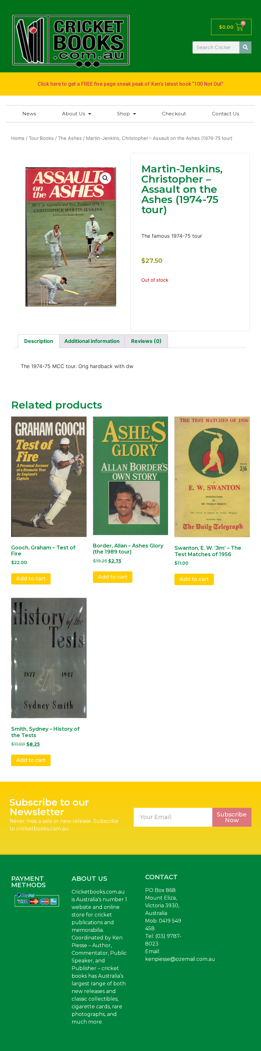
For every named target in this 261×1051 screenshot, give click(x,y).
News (29, 114)
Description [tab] (38, 341)
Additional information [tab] (92, 341)
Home (18, 138)
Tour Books (41, 138)
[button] (105, 178)
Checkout (174, 114)
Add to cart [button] (31, 579)
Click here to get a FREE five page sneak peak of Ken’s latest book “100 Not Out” (130, 84)
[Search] (245, 47)
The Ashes (70, 138)
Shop (123, 114)
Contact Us (225, 114)
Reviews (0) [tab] (146, 341)
